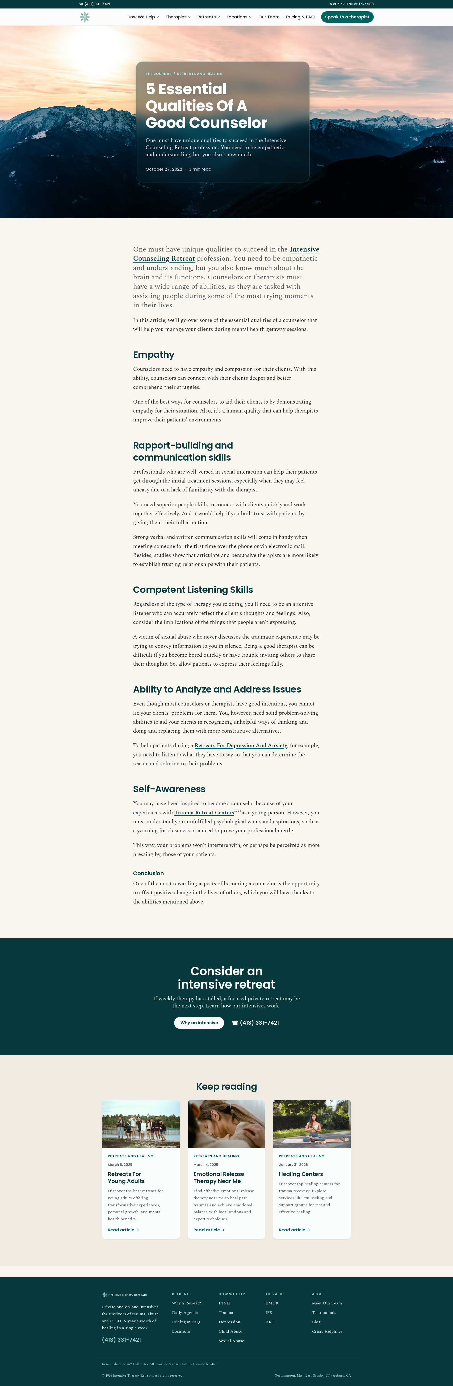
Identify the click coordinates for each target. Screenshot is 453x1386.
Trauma (226, 1312)
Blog (316, 1322)
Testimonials (324, 1312)
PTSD (224, 1303)
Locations (237, 17)
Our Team (269, 17)
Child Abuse (230, 1331)
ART (269, 1322)
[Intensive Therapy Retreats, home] (84, 17)
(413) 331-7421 (94, 4)
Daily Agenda (185, 1312)
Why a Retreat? (186, 1303)
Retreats (206, 17)
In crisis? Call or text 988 (351, 4)
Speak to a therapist (347, 17)
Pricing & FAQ (300, 17)
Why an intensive (199, 1023)
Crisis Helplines (327, 1331)
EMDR (271, 1303)
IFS (268, 1312)
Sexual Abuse (231, 1341)
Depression (229, 1322)
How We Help (141, 17)
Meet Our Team (327, 1303)
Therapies (176, 17)
